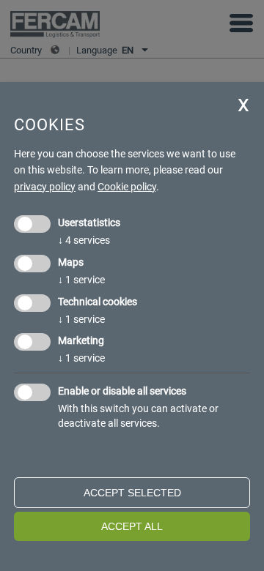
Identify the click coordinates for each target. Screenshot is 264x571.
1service (81, 280)
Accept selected (132, 493)
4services (84, 240)
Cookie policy (127, 187)
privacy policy (45, 187)
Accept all (132, 526)
